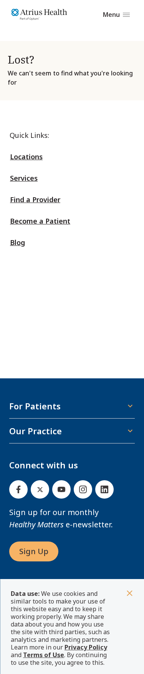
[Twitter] (40, 489)
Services (24, 178)
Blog (17, 242)
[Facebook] (18, 489)
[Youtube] (61, 489)
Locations (26, 156)
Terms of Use (43, 655)
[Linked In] (104, 489)
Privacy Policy (86, 647)
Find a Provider (35, 199)
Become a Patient (40, 221)
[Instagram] (83, 489)
